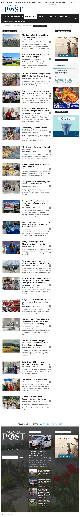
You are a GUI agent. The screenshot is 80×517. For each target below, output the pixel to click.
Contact (51, 2)
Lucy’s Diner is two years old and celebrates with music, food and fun (36, 301)
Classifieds (17, 26)
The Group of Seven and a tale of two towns (36, 148)
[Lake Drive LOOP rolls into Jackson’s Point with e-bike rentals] (11, 367)
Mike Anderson (26, 42)
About (34, 2)
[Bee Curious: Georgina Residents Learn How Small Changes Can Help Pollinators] (11, 227)
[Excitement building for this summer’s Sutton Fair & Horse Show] (33, 472)
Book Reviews (7, 26)
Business (50, 17)
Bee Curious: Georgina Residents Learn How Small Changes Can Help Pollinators (36, 224)
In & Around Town (40, 26)
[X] (78, 2)
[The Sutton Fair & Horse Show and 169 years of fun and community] (11, 40)
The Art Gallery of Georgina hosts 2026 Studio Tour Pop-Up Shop (36, 75)
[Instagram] (71, 2)
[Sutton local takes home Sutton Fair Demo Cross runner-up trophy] (11, 96)
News (5, 17)
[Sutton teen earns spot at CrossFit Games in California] (11, 402)
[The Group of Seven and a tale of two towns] (11, 152)
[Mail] (74, 2)
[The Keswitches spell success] (11, 384)
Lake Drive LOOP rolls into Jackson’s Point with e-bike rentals (36, 363)
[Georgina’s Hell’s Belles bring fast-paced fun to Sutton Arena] (11, 187)
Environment (16, 17)
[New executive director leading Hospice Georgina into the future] (11, 113)
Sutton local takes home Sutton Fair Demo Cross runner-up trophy (36, 92)
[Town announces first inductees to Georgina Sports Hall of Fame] (11, 266)
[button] (76, 19)
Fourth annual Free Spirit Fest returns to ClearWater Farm (44, 501)
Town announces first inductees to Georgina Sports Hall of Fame (36, 262)
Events (40, 17)
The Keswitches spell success (34, 379)
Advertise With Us (61, 2)
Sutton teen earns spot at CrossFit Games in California (34, 397)
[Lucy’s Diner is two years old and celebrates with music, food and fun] (11, 305)
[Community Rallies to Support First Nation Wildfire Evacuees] (11, 133)
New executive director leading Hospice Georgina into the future (36, 109)
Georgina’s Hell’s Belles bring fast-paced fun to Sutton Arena (36, 182)
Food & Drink (63, 17)
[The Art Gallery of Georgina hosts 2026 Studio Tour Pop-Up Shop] (11, 79)
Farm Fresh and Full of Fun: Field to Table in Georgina (35, 55)
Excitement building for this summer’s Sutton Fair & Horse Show (44, 472)
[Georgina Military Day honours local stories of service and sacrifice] (11, 206)
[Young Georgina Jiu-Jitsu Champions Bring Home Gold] (11, 247)
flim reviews (27, 26)
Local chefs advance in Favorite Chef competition (35, 165)
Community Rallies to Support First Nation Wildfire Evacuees (35, 128)
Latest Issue (8, 21)
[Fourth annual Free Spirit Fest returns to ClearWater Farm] (33, 502)
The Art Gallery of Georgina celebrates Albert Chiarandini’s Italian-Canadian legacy (35, 342)
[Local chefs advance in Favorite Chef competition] (11, 169)
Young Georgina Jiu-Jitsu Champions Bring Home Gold (34, 243)
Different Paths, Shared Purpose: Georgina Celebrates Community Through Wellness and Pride (36, 280)
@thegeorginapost (52, 424)
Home (20, 31)
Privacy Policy (42, 2)
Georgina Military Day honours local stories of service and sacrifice (35, 203)
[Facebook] (68, 2)
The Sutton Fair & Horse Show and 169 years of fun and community (35, 37)
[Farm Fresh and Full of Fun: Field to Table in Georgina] (11, 59)
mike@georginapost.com (17, 445)
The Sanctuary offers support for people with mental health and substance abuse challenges (36, 321)
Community (29, 17)
